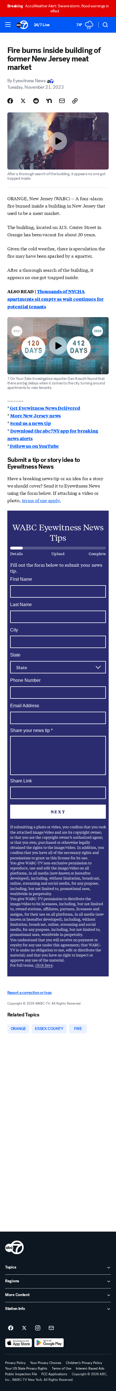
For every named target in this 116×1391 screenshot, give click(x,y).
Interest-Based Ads (90, 1368)
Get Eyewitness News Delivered (44, 408)
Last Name (21, 604)
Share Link (21, 780)
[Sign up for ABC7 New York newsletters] (51, 1328)
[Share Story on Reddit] (36, 101)
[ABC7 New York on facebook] (10, 1328)
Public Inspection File (21, 1374)
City (14, 629)
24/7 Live (42, 25)
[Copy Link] (75, 101)
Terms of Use (61, 1368)
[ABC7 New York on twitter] (24, 1328)
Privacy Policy (15, 1363)
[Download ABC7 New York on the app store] (18, 1342)
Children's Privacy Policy (84, 1363)
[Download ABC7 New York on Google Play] (49, 1342)
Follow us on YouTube (34, 446)
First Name (21, 579)
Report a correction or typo (29, 992)
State (15, 655)
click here (44, 965)
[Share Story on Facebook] (10, 101)
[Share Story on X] (23, 101)
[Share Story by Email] (62, 101)
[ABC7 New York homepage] (22, 24)
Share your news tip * (31, 730)
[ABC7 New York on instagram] (37, 1328)
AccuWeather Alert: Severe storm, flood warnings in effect (58, 8)
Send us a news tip (30, 423)
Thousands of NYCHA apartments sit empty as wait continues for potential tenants (55, 299)
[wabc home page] (14, 1247)
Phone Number (25, 680)
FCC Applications (54, 1374)
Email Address (24, 705)
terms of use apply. (41, 500)
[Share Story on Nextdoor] (49, 101)
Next (58, 812)
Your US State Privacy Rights (26, 1368)
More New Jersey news (35, 415)
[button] (8, 24)
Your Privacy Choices (45, 1363)
